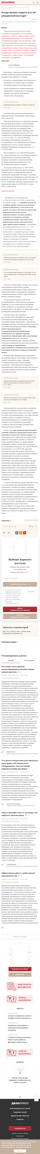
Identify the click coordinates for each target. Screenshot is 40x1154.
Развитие (20, 1119)
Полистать (20, 974)
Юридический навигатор (9, 675)
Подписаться (20, 1128)
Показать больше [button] (20, 937)
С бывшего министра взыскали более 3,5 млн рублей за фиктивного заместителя (19, 1039)
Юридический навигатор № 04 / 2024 (18, 7)
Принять (20, 1151)
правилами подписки (12, 592)
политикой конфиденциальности (12, 602)
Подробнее (27, 1147)
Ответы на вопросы (7, 9)
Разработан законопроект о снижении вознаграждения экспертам (18, 1028)
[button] (9, 532)
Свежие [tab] (11, 660)
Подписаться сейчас (20, 969)
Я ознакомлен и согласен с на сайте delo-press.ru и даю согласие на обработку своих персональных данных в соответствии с (13, 596)
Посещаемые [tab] (29, 660)
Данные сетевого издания (20, 1133)
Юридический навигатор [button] (18, 572)
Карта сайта (20, 1136)
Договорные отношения (10, 821)
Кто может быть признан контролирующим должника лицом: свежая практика (17, 669)
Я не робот (31, 591)
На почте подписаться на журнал (20, 616)
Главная (3, 7)
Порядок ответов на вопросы (20, 1138)
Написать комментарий (15, 627)
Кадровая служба (20, 1112)
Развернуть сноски (31, 520)
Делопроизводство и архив (20, 1108)
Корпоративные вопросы (11, 678)
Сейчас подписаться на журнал (20, 609)
